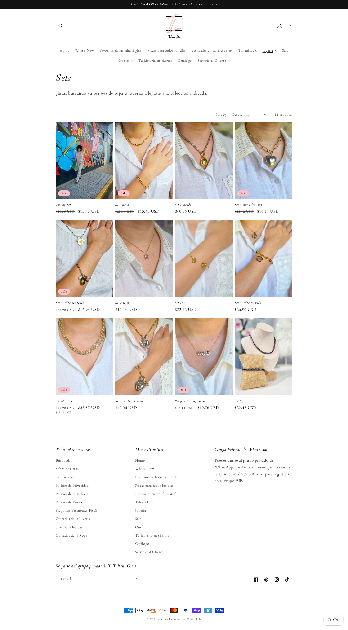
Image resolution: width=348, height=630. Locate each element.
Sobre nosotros (67, 469)
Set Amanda (183, 205)
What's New (144, 469)
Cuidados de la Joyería (73, 518)
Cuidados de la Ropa (71, 535)
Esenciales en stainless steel (155, 494)
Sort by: (222, 114)
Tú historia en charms (152, 535)
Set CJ (239, 401)
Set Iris (180, 303)
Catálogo (142, 544)
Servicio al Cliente (149, 552)
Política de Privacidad (72, 485)
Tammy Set (63, 205)
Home (140, 460)
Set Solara (122, 303)
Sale (138, 518)
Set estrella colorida (248, 303)
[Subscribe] (135, 579)
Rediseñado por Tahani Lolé (185, 619)
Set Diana (122, 205)
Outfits (140, 527)
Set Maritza (64, 401)
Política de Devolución (73, 494)
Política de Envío (69, 502)
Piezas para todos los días (154, 485)
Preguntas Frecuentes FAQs (77, 510)
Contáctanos (65, 477)
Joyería (140, 510)
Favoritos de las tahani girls (156, 477)
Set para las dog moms (190, 401)
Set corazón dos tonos (249, 205)
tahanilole (162, 619)
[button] (61, 26)
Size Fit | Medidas (69, 527)
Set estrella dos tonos (70, 303)
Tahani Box (144, 502)
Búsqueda (63, 460)
